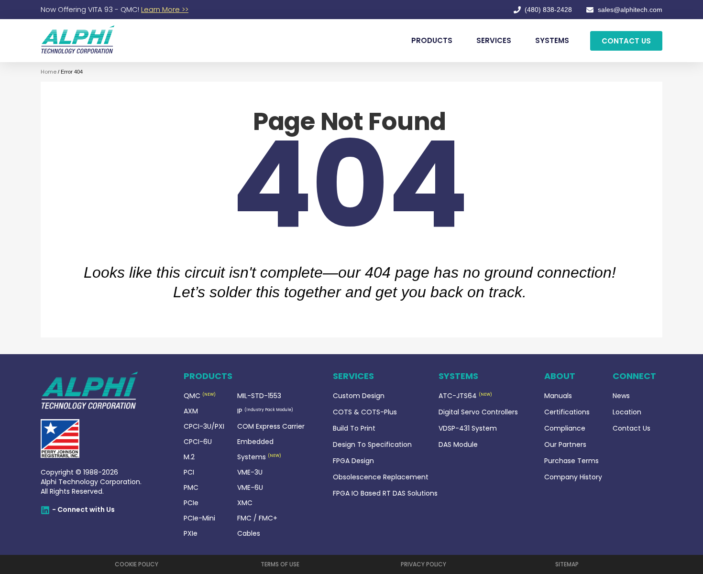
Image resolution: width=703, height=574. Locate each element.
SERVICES (493, 40)
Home (48, 72)
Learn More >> (164, 9)
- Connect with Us (83, 509)
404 (349, 185)
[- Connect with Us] (45, 510)
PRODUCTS (431, 40)
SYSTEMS (552, 40)
